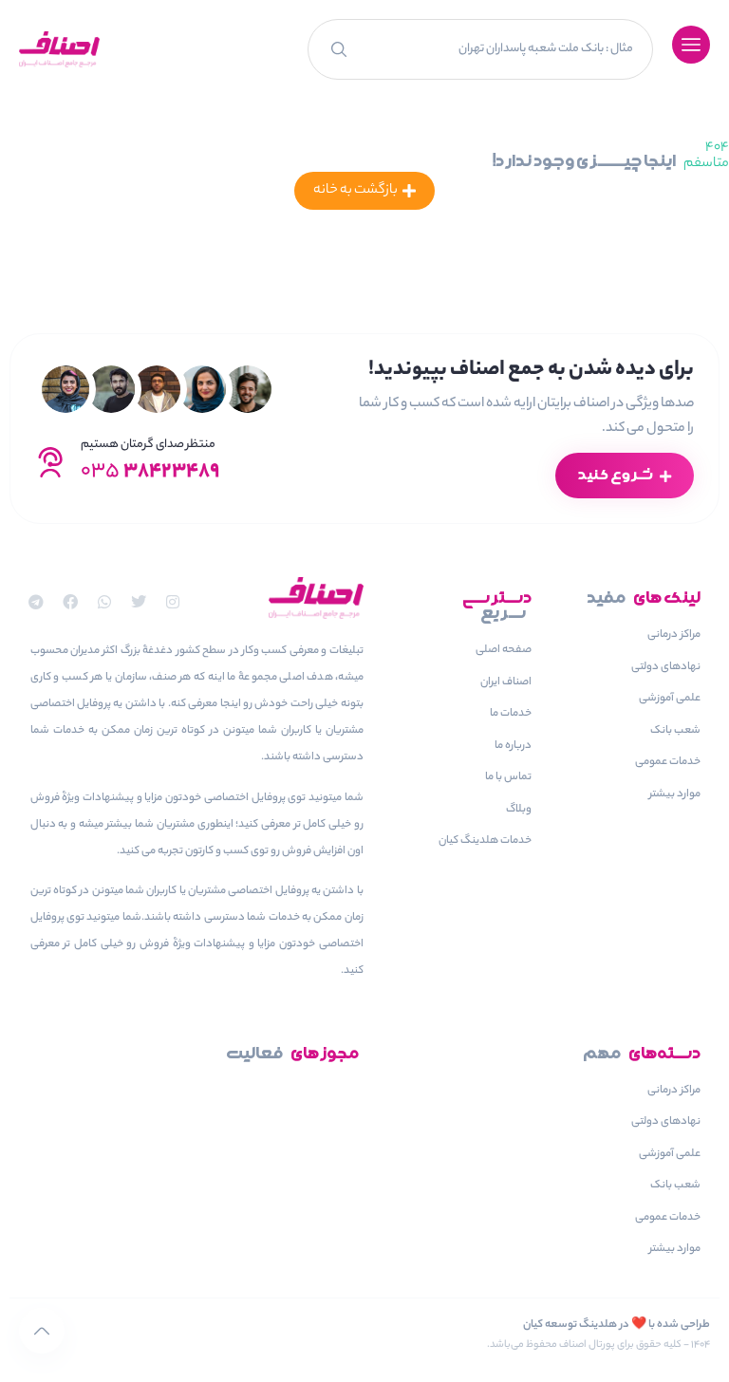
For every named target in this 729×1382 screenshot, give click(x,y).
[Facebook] (70, 602)
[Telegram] (36, 602)
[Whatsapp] (104, 602)
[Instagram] (173, 602)
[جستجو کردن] (337, 49)
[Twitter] (138, 602)
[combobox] (505, 49)
